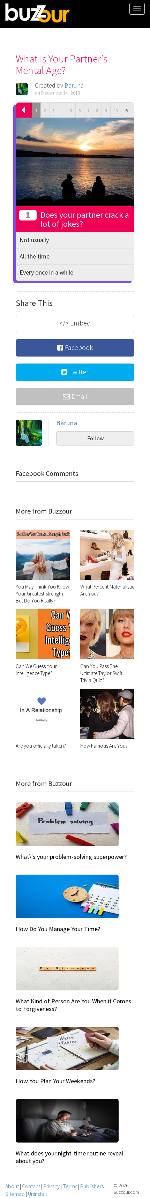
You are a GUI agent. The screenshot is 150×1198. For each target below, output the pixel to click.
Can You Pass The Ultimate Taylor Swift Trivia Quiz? (101, 673)
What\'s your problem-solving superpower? (71, 857)
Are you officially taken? (41, 745)
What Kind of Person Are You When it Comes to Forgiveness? (73, 1005)
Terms (70, 1186)
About (12, 1186)
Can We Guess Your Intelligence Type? (36, 669)
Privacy (51, 1186)
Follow (95, 438)
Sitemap (15, 1193)
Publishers (92, 1186)
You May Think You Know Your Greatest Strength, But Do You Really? (42, 593)
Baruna (74, 85)
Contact (31, 1186)
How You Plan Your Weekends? (55, 1081)
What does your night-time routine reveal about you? (69, 1157)
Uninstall (37, 1193)
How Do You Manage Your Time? (58, 929)
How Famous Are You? (104, 745)
